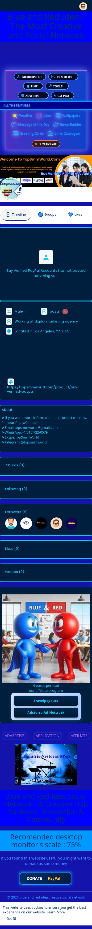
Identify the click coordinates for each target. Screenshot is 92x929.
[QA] (15, 133)
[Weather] (15, 115)
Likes (9, 549)
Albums (11, 465)
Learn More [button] (56, 912)
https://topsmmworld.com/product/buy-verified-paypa (43, 389)
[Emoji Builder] (56, 124)
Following (13, 489)
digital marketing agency (56, 321)
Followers (13, 512)
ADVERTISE (14, 735)
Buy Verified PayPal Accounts (66, 173)
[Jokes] (39, 115)
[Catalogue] (50, 133)
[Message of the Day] (14, 124)
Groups (11, 572)
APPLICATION (47, 735)
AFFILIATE (79, 735)
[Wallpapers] (58, 115)
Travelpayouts (46, 700)
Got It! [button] (11, 918)
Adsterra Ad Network (46, 712)
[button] (83, 5)
